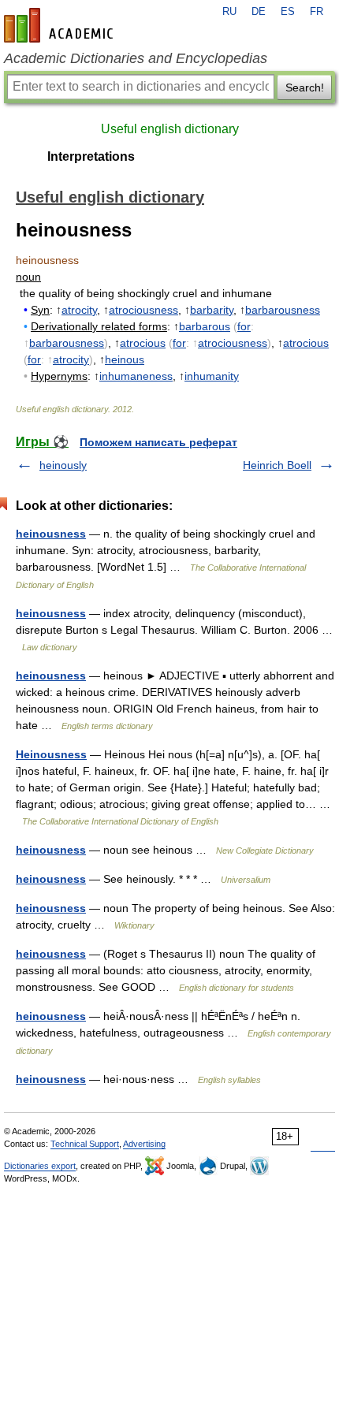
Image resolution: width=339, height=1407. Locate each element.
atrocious (143, 343)
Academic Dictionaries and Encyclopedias (135, 58)
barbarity (211, 309)
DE (258, 11)
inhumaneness (136, 376)
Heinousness (51, 754)
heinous (124, 359)
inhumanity (211, 376)
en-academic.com (60, 25)
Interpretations (91, 156)
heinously (63, 465)
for (244, 326)
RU (229, 11)
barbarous (204, 326)
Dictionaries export (40, 1166)
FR (316, 11)
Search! (304, 87)
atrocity (79, 309)
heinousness (51, 533)
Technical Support (84, 1143)
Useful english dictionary (170, 129)
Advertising (144, 1143)
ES (288, 11)
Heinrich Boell (277, 465)
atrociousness (143, 309)
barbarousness (282, 309)
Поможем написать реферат (158, 442)
